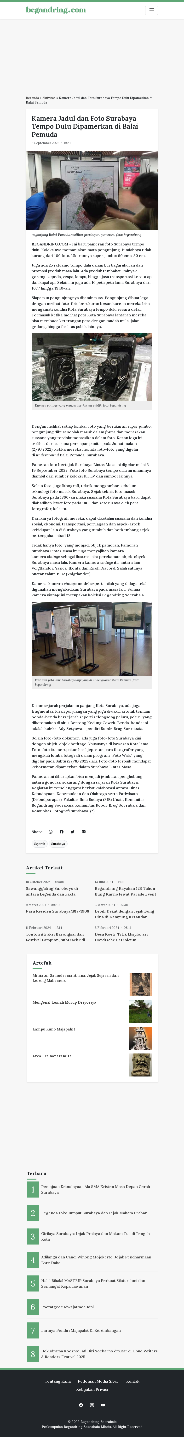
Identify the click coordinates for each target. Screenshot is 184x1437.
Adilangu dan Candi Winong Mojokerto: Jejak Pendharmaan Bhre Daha (96, 1260)
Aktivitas (49, 98)
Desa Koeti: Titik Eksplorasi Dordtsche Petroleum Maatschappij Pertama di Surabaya (121, 937)
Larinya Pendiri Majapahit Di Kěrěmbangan (81, 1330)
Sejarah (39, 844)
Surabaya (58, 844)
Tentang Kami (58, 1381)
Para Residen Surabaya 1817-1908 (57, 911)
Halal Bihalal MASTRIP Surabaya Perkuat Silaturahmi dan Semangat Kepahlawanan (93, 1283)
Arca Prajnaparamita (52, 1056)
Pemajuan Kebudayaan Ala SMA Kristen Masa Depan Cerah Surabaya (95, 1189)
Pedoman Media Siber (98, 1381)
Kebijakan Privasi (92, 1389)
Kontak (132, 1381)
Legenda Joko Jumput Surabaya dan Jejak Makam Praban (94, 1212)
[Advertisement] (92, 54)
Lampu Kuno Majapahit (54, 1029)
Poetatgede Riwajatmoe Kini (67, 1306)
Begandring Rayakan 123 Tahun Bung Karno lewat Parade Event (125, 891)
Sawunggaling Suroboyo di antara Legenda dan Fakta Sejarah (52, 891)
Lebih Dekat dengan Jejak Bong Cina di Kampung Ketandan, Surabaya (124, 914)
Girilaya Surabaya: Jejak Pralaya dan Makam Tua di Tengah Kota (95, 1236)
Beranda (32, 98)
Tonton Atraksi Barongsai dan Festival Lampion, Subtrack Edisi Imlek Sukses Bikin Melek (57, 937)
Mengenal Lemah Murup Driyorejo (64, 1002)
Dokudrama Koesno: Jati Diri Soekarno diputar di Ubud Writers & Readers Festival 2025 (99, 1354)
